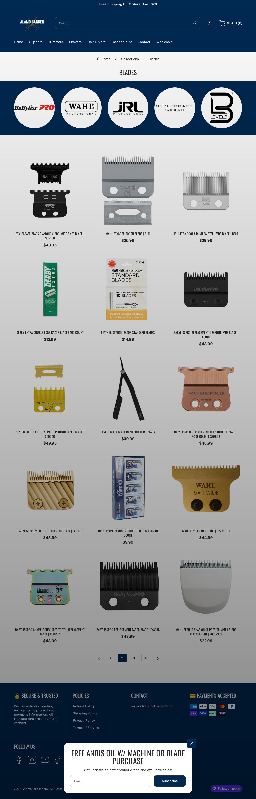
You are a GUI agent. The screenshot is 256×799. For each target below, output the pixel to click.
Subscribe (170, 781)
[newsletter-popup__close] (191, 743)
